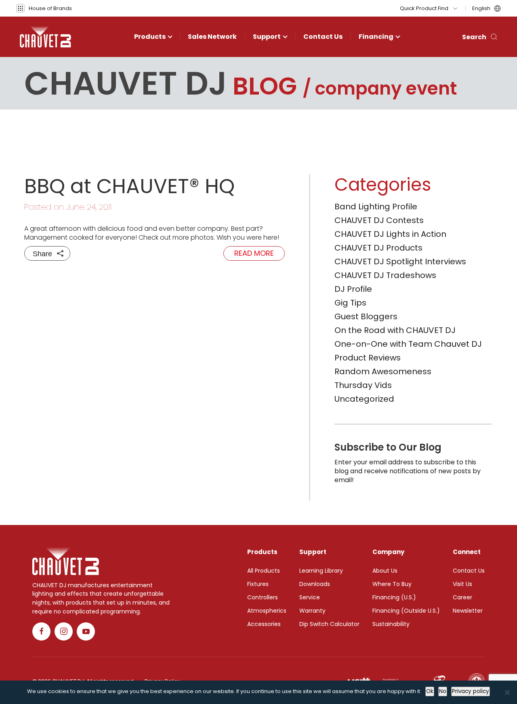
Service (309, 597)
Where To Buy (392, 584)
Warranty (312, 611)
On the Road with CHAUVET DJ (395, 330)
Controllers (262, 597)
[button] (44, 8)
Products (150, 36)
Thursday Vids (363, 385)
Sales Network (212, 36)
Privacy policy (470, 691)
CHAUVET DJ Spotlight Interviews (400, 261)
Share (42, 254)
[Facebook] (41, 631)
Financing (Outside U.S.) (406, 611)
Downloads (314, 584)
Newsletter (468, 611)
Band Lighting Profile (375, 206)
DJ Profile (353, 289)
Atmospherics (266, 611)
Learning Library (321, 571)
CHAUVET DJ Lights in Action (390, 234)
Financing (376, 36)
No (442, 691)
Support (267, 36)
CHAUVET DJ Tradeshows (385, 275)
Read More (254, 253)
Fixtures (258, 584)
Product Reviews (367, 357)
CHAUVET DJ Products (378, 247)
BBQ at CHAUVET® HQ (129, 186)
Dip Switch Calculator (329, 624)
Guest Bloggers (365, 316)
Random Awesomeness (382, 371)
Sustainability (391, 624)
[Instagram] (64, 631)
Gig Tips (350, 302)
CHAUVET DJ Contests (379, 220)
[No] (507, 692)
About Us (384, 571)
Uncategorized (364, 399)
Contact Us (323, 36)
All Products (263, 571)
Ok (429, 691)
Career (462, 597)
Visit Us (462, 584)
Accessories (264, 624)
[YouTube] (86, 631)
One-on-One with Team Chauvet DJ (408, 344)
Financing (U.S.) (394, 597)
